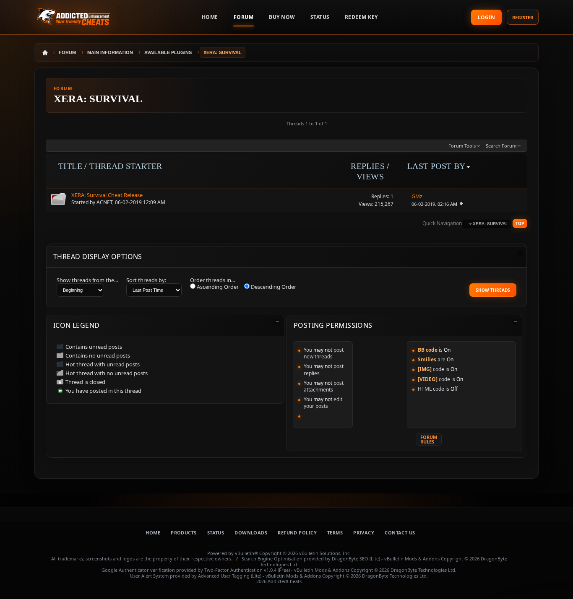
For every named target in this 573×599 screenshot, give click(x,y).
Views (370, 176)
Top (520, 223)
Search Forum (501, 146)
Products (184, 532)
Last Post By (436, 166)
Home (153, 532)
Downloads (250, 532)
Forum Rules (428, 439)
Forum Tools (462, 146)
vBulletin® (246, 553)
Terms (335, 532)
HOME (210, 17)
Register (522, 17)
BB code (428, 349)
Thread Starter (125, 166)
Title (70, 166)
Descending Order (273, 286)
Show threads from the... (87, 280)
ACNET (104, 202)
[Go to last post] (461, 204)
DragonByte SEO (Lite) (356, 558)
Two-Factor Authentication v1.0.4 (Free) (247, 570)
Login (486, 17)
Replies (368, 166)
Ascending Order (217, 286)
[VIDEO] (428, 379)
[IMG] (425, 369)
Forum (244, 17)
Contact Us (400, 532)
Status (320, 17)
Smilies (427, 359)
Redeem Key (361, 17)
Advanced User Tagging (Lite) (229, 576)
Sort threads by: (146, 280)
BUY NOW (282, 17)
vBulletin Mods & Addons (412, 558)
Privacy (363, 532)
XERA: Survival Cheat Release (107, 195)
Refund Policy (297, 532)
